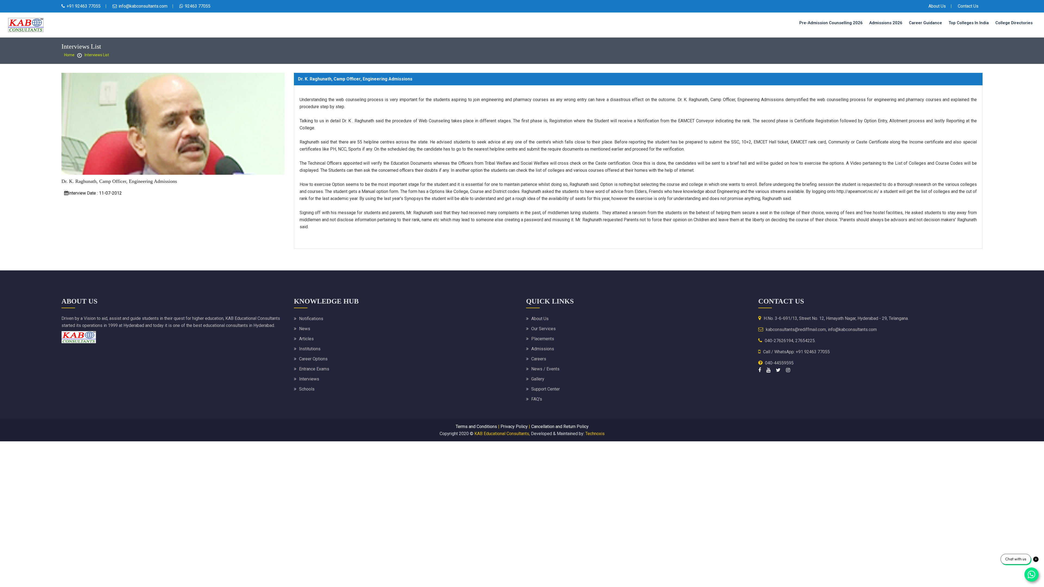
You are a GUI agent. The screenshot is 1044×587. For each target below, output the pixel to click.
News (304, 328)
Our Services (543, 328)
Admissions (542, 348)
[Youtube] (768, 370)
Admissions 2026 (885, 22)
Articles (306, 338)
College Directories (1014, 22)
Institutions (310, 348)
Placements (542, 338)
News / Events (545, 368)
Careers (538, 358)
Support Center (545, 389)
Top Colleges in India (969, 22)
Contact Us (968, 6)
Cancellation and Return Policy (560, 426)
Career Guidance (925, 22)
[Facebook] (759, 370)
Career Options (313, 358)
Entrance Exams (314, 368)
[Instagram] (788, 370)
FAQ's (536, 399)
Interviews (309, 379)
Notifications (311, 318)
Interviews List (97, 55)
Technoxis (595, 433)
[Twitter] (778, 370)
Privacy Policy (514, 426)
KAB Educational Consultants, (502, 433)
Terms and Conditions (476, 426)
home (69, 55)
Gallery (537, 379)
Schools (307, 389)
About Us (937, 6)
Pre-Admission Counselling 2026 (831, 22)
